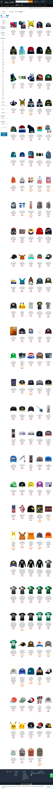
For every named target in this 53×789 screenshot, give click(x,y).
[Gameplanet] (9, 2)
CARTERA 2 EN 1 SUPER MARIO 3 (48, 491)
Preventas (16, 773)
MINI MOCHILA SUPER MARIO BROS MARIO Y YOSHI (31, 162)
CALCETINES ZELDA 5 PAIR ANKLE (22, 84)
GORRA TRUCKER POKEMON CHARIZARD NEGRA (31, 651)
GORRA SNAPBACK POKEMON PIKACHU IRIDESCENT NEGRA (31, 733)
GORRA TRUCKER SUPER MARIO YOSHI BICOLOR (39, 288)
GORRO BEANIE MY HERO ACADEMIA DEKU (22, 288)
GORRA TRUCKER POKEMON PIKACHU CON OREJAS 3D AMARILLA (13, 734)
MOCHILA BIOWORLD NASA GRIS (22, 187)
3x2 (2, 45)
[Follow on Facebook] (31, 773)
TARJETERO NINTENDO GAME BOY (31, 313)
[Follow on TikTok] (34, 773)
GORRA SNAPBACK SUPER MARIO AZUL (48, 466)
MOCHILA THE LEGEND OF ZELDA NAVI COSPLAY (13, 759)
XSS (3, 95)
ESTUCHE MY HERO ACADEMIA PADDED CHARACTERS (22, 239)
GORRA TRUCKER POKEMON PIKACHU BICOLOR (48, 288)
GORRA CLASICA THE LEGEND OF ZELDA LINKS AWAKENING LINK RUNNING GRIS (13, 679)
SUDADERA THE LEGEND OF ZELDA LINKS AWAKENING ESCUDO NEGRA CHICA (40, 572)
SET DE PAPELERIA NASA (48, 362)
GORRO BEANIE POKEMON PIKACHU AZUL (31, 110)
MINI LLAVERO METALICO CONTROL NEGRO (48, 416)
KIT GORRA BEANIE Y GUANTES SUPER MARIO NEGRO (40, 32)
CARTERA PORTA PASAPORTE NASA (13, 389)
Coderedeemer (25, 775)
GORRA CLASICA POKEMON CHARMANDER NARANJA (48, 543)
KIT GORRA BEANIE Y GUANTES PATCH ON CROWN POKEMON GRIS (22, 32)
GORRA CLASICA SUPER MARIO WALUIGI (39, 491)
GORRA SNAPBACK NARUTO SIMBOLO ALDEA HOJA (22, 390)
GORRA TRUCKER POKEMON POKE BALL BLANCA (39, 651)
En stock (3, 11)
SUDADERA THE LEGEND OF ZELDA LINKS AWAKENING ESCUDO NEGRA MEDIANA (31, 572)
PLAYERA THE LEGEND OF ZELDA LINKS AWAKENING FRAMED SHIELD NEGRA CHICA (31, 624)
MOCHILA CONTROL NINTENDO (39, 212)
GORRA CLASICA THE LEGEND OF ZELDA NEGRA (31, 416)
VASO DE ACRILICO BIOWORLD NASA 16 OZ (22, 212)
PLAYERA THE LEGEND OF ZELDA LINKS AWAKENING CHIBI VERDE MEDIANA (48, 624)
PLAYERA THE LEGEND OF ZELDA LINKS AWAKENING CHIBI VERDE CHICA (13, 652)
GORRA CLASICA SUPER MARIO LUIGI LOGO (13, 363)
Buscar (30, 1)
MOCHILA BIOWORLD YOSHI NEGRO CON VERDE (40, 162)
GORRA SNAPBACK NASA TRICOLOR (31, 362)
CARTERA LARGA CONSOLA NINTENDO (31, 440)
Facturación (24, 774)
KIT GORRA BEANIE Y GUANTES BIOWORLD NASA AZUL (31, 137)
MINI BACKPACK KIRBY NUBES (39, 187)
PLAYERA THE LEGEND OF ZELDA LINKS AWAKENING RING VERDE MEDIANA (40, 598)
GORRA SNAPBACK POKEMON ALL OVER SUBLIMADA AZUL (40, 543)
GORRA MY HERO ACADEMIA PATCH (48, 263)
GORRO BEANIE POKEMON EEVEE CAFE (22, 543)
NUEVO (3, 20)
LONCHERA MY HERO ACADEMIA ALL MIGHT (31, 238)
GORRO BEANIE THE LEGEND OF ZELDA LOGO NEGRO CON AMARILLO (48, 111)
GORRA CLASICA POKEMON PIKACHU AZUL (13, 571)
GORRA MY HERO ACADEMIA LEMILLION (13, 288)
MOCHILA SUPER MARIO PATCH (31, 759)
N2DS (3, 62)
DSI (2, 51)
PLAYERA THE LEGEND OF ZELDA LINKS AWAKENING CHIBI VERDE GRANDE (40, 624)
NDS (3, 67)
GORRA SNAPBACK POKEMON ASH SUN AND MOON (13, 707)
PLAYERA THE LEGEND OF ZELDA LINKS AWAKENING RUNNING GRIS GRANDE (48, 572)
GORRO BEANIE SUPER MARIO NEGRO (39, 57)
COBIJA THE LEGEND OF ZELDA (13, 338)
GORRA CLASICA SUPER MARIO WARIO (31, 491)
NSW (3, 71)
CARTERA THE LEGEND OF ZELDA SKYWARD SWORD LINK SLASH (40, 516)
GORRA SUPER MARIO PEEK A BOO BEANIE (40, 238)
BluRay (3, 49)
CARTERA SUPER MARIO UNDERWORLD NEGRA (22, 363)
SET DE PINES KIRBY (31, 187)
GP (2, 56)
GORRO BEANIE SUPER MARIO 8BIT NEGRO (31, 288)
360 (3, 42)
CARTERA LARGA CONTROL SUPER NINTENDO (22, 440)
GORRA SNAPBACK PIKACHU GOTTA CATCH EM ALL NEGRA (48, 733)
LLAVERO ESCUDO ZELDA (39, 416)
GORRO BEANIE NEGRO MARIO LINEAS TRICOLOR (39, 84)
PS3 (3, 78)
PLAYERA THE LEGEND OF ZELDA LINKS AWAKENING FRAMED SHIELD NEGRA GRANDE (13, 624)
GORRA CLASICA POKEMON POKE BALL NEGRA (48, 678)
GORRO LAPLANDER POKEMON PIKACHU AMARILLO (13, 544)
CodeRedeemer (10, 8)
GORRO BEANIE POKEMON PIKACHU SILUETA (13, 57)
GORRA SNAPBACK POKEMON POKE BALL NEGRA (40, 733)
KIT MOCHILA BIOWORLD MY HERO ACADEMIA (13, 238)
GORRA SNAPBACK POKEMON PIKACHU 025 (40, 390)
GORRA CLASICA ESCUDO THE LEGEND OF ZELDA (13, 416)
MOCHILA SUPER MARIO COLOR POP (22, 759)
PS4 (3, 80)
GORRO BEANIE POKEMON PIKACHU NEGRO (39, 110)
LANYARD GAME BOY (22, 466)
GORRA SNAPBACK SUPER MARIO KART (40, 466)
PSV (3, 86)
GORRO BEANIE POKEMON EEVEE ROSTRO (22, 110)
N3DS (3, 64)
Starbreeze (3, 102)
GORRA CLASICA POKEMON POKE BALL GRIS (48, 651)
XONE (3, 93)
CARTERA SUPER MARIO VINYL (13, 32)
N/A (3, 60)
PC (2, 73)
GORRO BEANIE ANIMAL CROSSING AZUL (22, 162)
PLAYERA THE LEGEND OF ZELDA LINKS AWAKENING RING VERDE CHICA (48, 598)
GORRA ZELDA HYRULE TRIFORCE (13, 263)
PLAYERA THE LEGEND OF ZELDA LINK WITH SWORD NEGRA (40, 313)
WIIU (3, 89)
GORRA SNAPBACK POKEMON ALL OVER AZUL (22, 707)
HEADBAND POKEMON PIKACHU (22, 313)
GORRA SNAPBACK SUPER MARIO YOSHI (13, 491)
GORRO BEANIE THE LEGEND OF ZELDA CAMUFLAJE (13, 136)
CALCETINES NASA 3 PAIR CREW (31, 84)
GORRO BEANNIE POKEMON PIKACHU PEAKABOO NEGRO (31, 516)
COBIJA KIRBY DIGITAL (48, 187)
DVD (3, 53)
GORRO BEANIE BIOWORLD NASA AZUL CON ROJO (22, 136)
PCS (3, 75)
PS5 (3, 82)
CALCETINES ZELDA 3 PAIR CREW (13, 84)
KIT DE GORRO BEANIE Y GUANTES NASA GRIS (48, 136)
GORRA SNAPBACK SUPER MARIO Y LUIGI (22, 491)
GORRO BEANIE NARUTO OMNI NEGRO (22, 338)
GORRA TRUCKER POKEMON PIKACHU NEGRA (22, 651)
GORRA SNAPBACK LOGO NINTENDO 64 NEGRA (40, 440)
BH (2, 47)
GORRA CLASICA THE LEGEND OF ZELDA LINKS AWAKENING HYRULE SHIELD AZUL (22, 680)
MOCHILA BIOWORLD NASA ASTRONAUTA (13, 212)
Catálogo (2, 5)
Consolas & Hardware (13, 5)
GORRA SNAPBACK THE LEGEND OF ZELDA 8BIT (22, 416)
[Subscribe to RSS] (37, 773)
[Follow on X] (35, 773)
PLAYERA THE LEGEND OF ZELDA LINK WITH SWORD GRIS (48, 313)
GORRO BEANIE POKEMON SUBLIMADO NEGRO (39, 679)
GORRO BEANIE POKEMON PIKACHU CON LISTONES (31, 32)
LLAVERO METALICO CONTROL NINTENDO (31, 466)
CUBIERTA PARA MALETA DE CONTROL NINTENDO (48, 213)
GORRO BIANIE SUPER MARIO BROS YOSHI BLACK (48, 85)
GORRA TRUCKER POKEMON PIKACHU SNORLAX (13, 313)
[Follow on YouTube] (31, 775)
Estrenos (16, 775)
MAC (3, 58)
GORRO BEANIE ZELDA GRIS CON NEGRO (48, 32)
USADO (3, 23)
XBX (3, 91)
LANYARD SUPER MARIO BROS (22, 516)
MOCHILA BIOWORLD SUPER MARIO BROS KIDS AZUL (48, 162)
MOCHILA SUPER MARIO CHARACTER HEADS (39, 760)
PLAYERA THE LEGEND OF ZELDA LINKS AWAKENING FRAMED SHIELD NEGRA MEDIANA (22, 624)
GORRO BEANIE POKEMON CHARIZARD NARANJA (31, 543)
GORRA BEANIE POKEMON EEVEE (22, 263)
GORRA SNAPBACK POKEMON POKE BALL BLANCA (31, 707)
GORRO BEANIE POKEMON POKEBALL (31, 57)
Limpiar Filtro (4, 134)
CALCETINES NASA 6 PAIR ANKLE (13, 110)
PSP (3, 84)
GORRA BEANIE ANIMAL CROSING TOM (39, 136)
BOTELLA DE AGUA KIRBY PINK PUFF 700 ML (31, 212)
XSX (3, 97)
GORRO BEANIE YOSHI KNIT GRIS (22, 57)
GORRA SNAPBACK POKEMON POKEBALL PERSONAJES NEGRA (48, 391)
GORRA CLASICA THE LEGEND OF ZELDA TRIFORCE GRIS (48, 708)
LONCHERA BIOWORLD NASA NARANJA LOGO (13, 187)
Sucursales (24, 773)
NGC (3, 69)
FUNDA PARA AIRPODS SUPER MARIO (30, 338)
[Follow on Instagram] (32, 773)
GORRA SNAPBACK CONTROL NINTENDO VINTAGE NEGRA (48, 441)
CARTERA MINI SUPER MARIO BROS (13, 516)
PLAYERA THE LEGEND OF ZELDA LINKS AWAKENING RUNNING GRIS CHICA (22, 598)
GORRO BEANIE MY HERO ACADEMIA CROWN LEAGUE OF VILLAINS (48, 239)
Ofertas (15, 774)
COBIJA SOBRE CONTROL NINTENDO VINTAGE (13, 441)
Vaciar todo (12, 11)
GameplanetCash (4, 8)
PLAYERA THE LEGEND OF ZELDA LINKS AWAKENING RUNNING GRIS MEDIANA (13, 598)
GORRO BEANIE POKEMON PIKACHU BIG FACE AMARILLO (22, 733)
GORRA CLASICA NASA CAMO (39, 362)
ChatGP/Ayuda (42, 773)
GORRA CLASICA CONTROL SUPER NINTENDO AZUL (13, 466)
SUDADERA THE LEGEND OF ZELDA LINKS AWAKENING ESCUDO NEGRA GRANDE (22, 572)
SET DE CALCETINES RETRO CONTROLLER (39, 708)
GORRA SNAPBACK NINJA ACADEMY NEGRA (31, 390)
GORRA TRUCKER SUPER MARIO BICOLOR (48, 338)
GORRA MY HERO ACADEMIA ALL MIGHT (39, 264)
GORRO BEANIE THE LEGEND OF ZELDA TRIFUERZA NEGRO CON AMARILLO (48, 58)
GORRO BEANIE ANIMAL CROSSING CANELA (13, 162)
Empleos (15, 8)
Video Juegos (7, 5)
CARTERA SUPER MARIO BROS (48, 516)
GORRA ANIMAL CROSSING (30, 263)
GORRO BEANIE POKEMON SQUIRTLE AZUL (30, 678)
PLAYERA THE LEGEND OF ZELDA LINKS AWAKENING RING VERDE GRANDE (31, 598)
